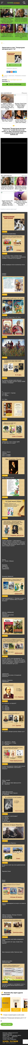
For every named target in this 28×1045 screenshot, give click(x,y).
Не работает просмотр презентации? (9, 209)
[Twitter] (16, 72)
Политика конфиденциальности (10, 1032)
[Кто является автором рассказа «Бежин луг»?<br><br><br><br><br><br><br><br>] (13, 727)
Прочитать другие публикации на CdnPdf (14, 172)
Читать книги (6, 1036)
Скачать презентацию (15, 84)
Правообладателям (7, 1034)
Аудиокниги (14, 1036)
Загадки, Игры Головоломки (9, 1039)
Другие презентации (18, 79)
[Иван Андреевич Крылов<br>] (13, 473)
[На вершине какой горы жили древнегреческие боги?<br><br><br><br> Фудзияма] (13, 861)
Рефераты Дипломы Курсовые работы (12, 1035)
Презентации (10, 79)
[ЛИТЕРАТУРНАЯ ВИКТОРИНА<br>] (13, 230)
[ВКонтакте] (7, 72)
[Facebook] (9, 72)
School (13, 3)
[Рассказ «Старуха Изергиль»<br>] (13, 839)
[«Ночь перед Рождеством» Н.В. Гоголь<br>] (13, 313)
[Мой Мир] (14, 72)
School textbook (10, 1041)
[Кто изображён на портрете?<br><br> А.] (13, 699)
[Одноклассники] (12, 72)
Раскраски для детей (8, 1038)
